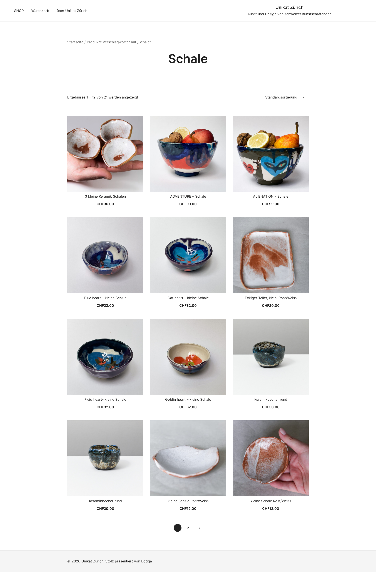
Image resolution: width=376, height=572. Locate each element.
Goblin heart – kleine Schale (188, 399)
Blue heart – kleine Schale (105, 298)
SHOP (19, 10)
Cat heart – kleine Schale (188, 298)
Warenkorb (40, 10)
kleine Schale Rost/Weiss (188, 501)
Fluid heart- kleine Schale (105, 399)
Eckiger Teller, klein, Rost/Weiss (271, 298)
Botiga (146, 561)
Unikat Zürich (289, 7)
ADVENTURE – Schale (188, 196)
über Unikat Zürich (72, 10)
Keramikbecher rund (270, 399)
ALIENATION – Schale (270, 196)
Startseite (75, 42)
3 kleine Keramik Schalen (105, 196)
